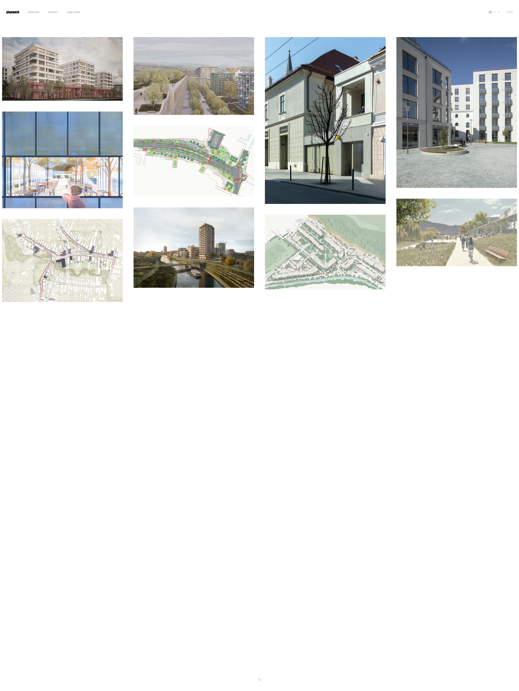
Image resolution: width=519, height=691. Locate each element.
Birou (510, 12)
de (495, 12)
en (499, 12)
